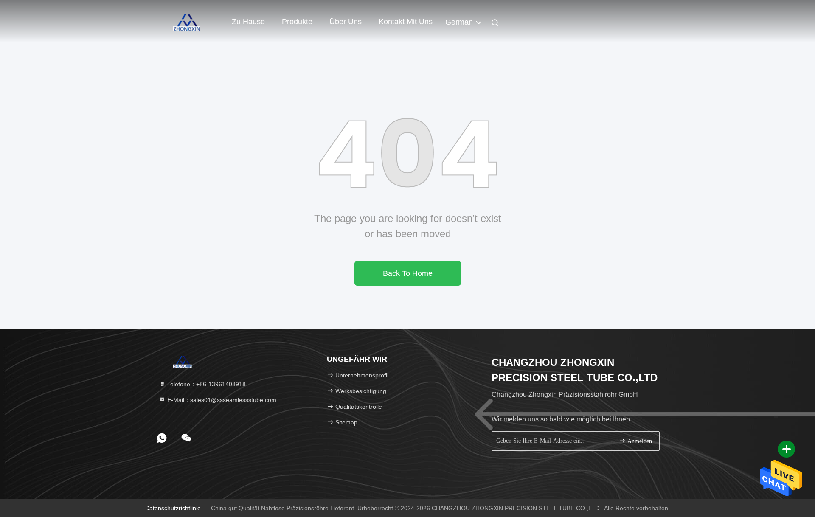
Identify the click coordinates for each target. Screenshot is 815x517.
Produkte (297, 21)
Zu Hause (248, 21)
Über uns (345, 21)
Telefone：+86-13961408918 (206, 384)
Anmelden (639, 441)
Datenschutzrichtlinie (173, 508)
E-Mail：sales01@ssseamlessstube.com (221, 399)
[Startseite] (187, 21)
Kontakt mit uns (406, 21)
